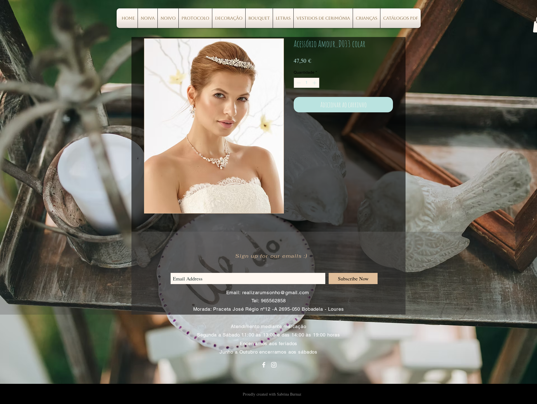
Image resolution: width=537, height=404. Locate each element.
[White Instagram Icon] (273, 364)
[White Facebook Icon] (263, 364)
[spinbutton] (307, 83)
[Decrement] (298, 83)
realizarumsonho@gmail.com (275, 292)
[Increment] (315, 83)
